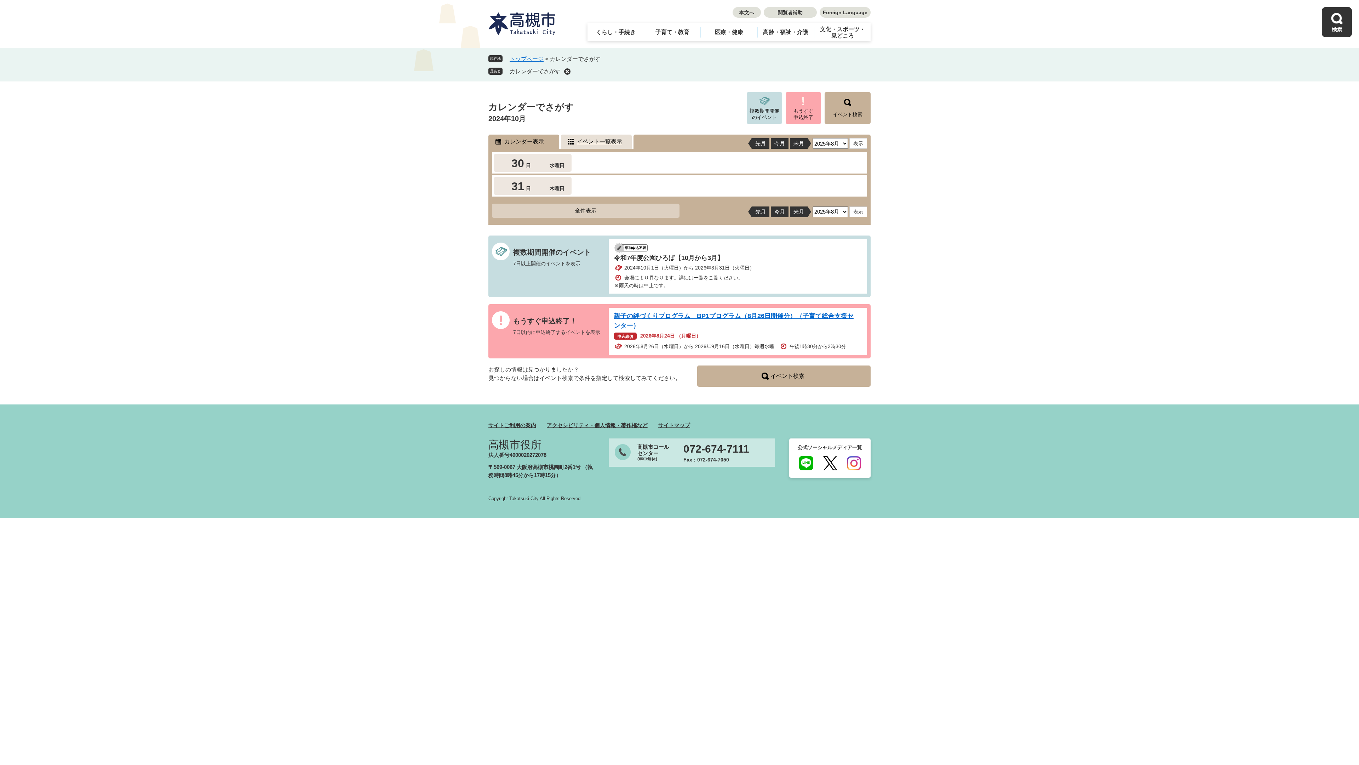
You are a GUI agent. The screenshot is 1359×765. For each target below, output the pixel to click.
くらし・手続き (616, 32)
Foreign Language (845, 12)
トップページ (527, 59)
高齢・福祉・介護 (785, 32)
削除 (567, 71)
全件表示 (585, 211)
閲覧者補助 (790, 12)
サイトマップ (674, 425)
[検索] (1337, 22)
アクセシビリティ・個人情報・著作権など (597, 425)
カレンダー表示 (524, 141)
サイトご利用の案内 (512, 425)
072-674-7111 (716, 449)
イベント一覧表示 (599, 141)
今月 (779, 143)
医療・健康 (729, 32)
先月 (760, 143)
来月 (798, 143)
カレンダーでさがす (535, 71)
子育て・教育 (672, 32)
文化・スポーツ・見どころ (842, 32)
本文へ (746, 12)
